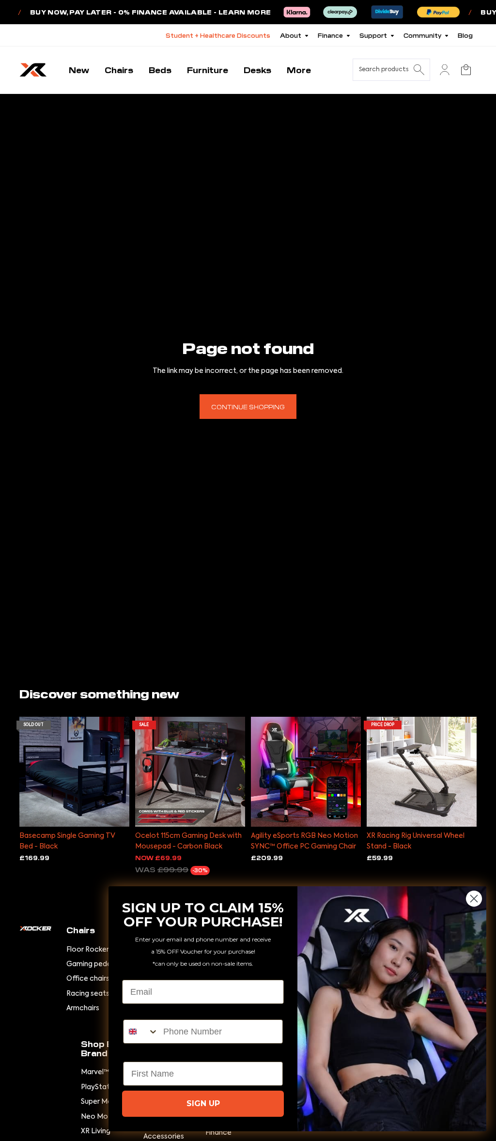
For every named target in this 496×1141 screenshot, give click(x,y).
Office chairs (87, 978)
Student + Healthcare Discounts (218, 35)
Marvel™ (95, 1072)
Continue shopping (248, 406)
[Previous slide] (26, 771)
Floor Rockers (89, 949)
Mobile (137, 1011)
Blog (465, 35)
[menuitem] (299, 70)
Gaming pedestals (96, 964)
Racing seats (87, 993)
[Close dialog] (473, 898)
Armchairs (82, 1008)
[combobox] (141, 1031)
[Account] (444, 69)
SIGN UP (203, 1103)
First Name (145, 1053)
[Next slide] (121, 771)
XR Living (95, 1131)
